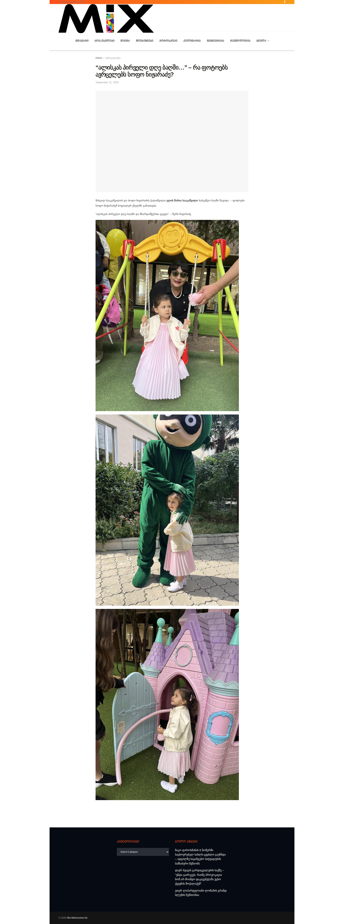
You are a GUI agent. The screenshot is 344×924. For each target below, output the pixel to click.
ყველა (261, 40)
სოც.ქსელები (104, 40)
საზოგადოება (113, 58)
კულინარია (192, 40)
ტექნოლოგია (240, 40)
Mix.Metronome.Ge (77, 917)
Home (99, 58)
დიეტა (125, 40)
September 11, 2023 (107, 82)
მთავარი (82, 40)
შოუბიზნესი (144, 40)
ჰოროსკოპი (168, 40)
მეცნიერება (215, 40)
